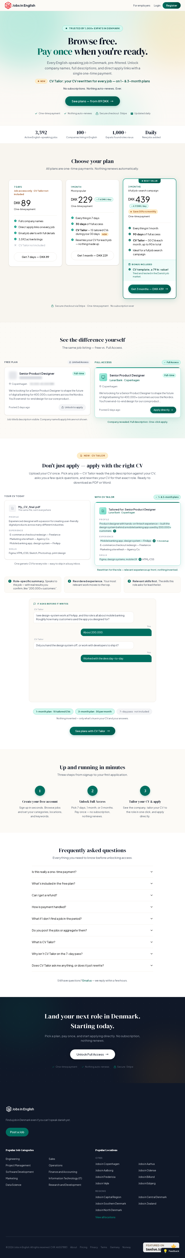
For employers (141, 5)
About (73, 1247)
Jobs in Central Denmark (152, 1197)
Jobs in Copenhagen (107, 1163)
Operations (56, 1165)
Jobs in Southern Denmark (110, 1203)
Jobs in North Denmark (108, 1210)
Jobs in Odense (147, 1170)
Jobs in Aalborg (104, 1170)
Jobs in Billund (146, 1176)
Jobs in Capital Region (108, 1197)
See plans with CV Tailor (90, 731)
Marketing (12, 1178)
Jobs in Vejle (102, 1183)
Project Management (18, 1165)
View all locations (105, 1217)
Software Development (20, 1171)
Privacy (94, 1247)
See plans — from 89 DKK (90, 101)
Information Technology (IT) (65, 1178)
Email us (87, 980)
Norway (126, 1247)
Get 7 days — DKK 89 (35, 256)
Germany (115, 1247)
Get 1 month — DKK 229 (92, 255)
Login (157, 5)
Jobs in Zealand (147, 1203)
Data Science (13, 1184)
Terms (104, 1247)
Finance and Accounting (63, 1171)
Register (171, 5)
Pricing (83, 1247)
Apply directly (162, 409)
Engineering (13, 1158)
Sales (52, 1158)
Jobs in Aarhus (146, 1163)
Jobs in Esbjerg (147, 1183)
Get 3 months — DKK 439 (147, 289)
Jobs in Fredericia (105, 1176)
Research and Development (65, 1184)
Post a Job (17, 1132)
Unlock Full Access (90, 1054)
